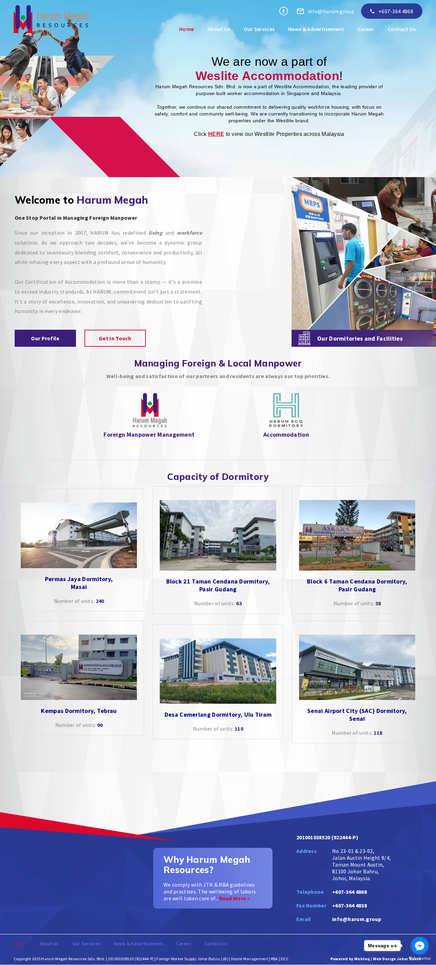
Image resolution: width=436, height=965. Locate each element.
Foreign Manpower (130, 434)
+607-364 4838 (349, 905)
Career (366, 29)
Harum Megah (112, 199)
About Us (218, 29)
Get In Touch (115, 338)
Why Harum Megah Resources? (207, 864)
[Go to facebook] (419, 945)
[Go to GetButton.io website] (420, 958)
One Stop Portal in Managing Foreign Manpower (76, 217)
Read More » (234, 898)
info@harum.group (357, 919)
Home (186, 29)
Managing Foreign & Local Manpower (218, 363)
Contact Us (402, 29)
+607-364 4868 (395, 11)
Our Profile (45, 338)
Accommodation (286, 434)
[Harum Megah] (283, 11)
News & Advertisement (316, 29)
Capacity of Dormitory (217, 476)
